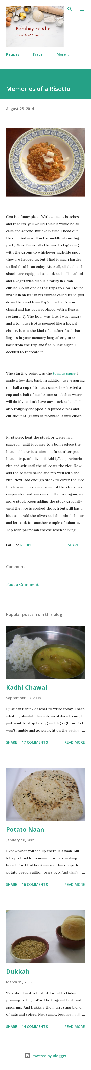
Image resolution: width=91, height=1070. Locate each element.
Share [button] (73, 544)
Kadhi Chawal (26, 687)
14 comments (35, 1026)
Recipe (26, 544)
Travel (37, 54)
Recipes (12, 54)
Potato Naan (25, 829)
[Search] (70, 9)
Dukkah (18, 971)
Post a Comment (22, 584)
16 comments (35, 884)
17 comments (35, 742)
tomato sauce (64, 373)
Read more (74, 742)
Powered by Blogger (48, 1055)
